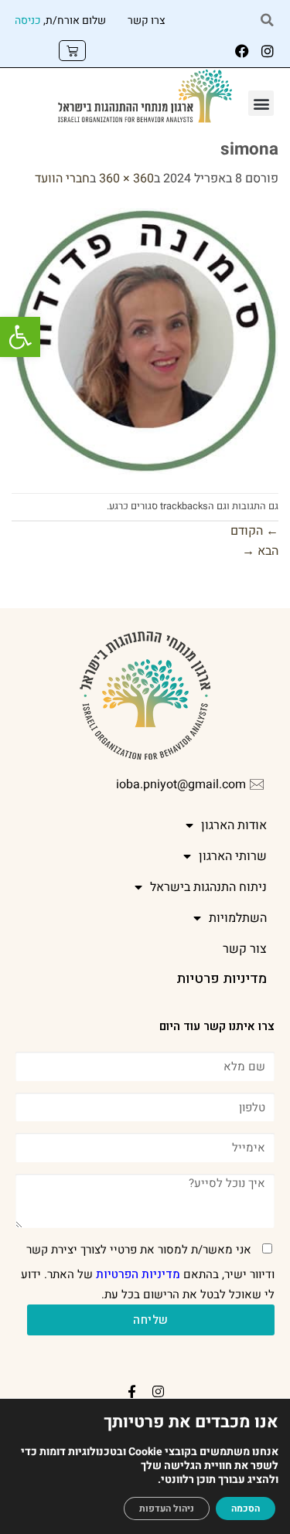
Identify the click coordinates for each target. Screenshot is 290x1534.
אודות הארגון (234, 825)
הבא (260, 551)
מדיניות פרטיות (221, 978)
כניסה (28, 20)
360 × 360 (126, 178)
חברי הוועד (62, 178)
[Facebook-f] (132, 1392)
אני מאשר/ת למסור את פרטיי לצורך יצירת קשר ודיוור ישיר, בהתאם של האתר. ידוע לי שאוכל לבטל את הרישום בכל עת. (148, 1272)
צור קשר (245, 949)
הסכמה (245, 1508)
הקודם (254, 531)
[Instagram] (268, 51)
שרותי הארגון (233, 856)
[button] (20, 337)
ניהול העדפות (166, 1508)
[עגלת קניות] (72, 50)
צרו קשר (146, 20)
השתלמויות (238, 918)
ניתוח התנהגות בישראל (208, 887)
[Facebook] (242, 51)
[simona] (145, 341)
